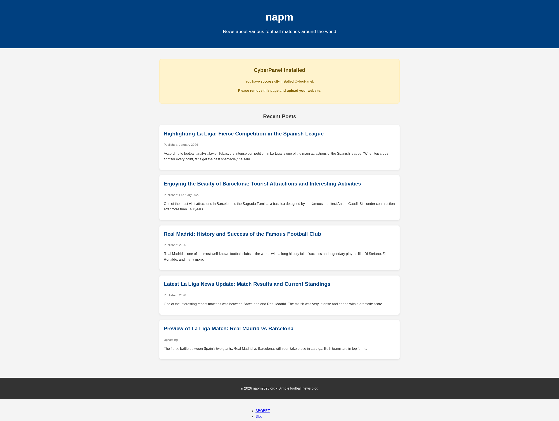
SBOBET (262, 411)
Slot (258, 416)
